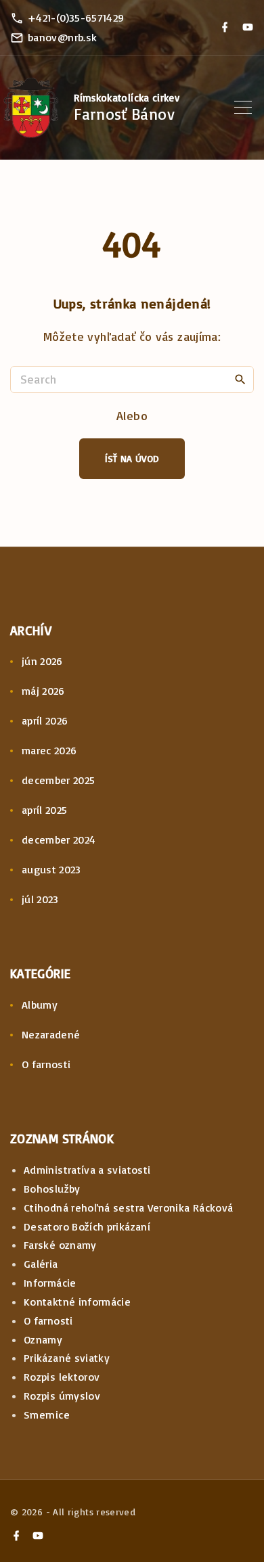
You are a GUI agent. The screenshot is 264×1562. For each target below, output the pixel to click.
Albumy (40, 1004)
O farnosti (46, 1064)
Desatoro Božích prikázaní (87, 1226)
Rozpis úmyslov (62, 1395)
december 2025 (58, 780)
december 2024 (59, 839)
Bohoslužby (52, 1188)
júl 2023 (40, 899)
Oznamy (43, 1339)
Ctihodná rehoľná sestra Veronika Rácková (128, 1207)
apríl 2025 (45, 810)
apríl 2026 (45, 720)
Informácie (50, 1282)
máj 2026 (43, 690)
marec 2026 (49, 750)
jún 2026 (42, 661)
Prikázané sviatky (67, 1357)
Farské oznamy (60, 1244)
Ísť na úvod (132, 458)
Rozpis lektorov (62, 1376)
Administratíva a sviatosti (87, 1169)
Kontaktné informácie (77, 1301)
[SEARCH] (240, 379)
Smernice (47, 1414)
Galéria (41, 1263)
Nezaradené (51, 1034)
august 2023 (51, 869)
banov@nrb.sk (62, 37)
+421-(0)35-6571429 (76, 17)
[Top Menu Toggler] (243, 107)
